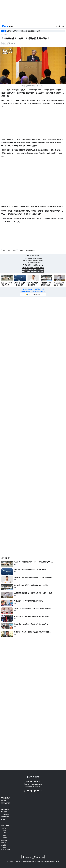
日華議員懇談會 (30, 250)
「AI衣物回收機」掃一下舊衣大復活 (33, 272)
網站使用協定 (5, 817)
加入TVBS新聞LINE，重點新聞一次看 (33, 291)
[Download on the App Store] (27, 857)
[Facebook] (24, 791)
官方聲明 (3, 847)
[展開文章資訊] (63, 43)
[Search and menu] (63, 26)
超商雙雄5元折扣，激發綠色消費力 (33, 268)
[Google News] (41, 791)
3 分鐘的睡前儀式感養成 (33, 262)
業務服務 (3, 845)
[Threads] (31, 791)
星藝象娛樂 (4, 838)
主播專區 (3, 835)
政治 (6, 34)
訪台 (14, 250)
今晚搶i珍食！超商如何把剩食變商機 (33, 270)
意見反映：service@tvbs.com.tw (33, 784)
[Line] (28, 791)
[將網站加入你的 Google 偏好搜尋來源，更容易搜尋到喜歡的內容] (33, 294)
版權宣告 (3, 819)
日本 (3, 250)
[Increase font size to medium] (56, 26)
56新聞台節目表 (5, 803)
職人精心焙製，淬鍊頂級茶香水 (33, 260)
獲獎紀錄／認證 (5, 850)
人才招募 (3, 833)
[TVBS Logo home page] (7, 26)
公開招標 (3, 842)
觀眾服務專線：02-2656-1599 (33, 786)
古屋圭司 (20, 250)
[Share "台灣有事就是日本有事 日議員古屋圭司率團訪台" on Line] (59, 26)
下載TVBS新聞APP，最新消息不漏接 (33, 289)
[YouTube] (38, 791)
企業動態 (3, 830)
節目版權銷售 (5, 840)
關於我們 (3, 800)
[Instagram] (34, 791)
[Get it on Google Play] (39, 857)
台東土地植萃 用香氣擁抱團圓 (33, 258)
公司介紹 (3, 828)
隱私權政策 (4, 812)
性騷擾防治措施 (5, 814)
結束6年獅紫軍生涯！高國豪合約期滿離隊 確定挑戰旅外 (22, 31)
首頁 (2, 34)
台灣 (9, 250)
